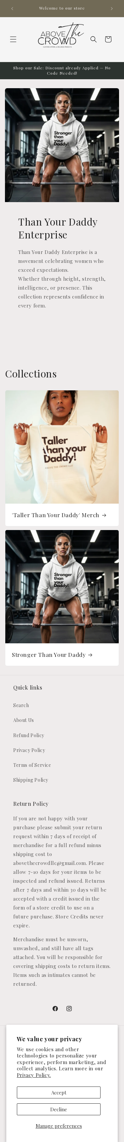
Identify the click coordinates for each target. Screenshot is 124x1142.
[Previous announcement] (12, 8)
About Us (23, 720)
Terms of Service (32, 765)
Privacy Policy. (34, 1075)
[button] (13, 39)
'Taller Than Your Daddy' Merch (56, 514)
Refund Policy (28, 735)
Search (21, 705)
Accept (58, 1092)
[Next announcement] (111, 8)
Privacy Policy (29, 750)
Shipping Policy (30, 780)
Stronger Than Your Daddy (49, 654)
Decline (58, 1109)
